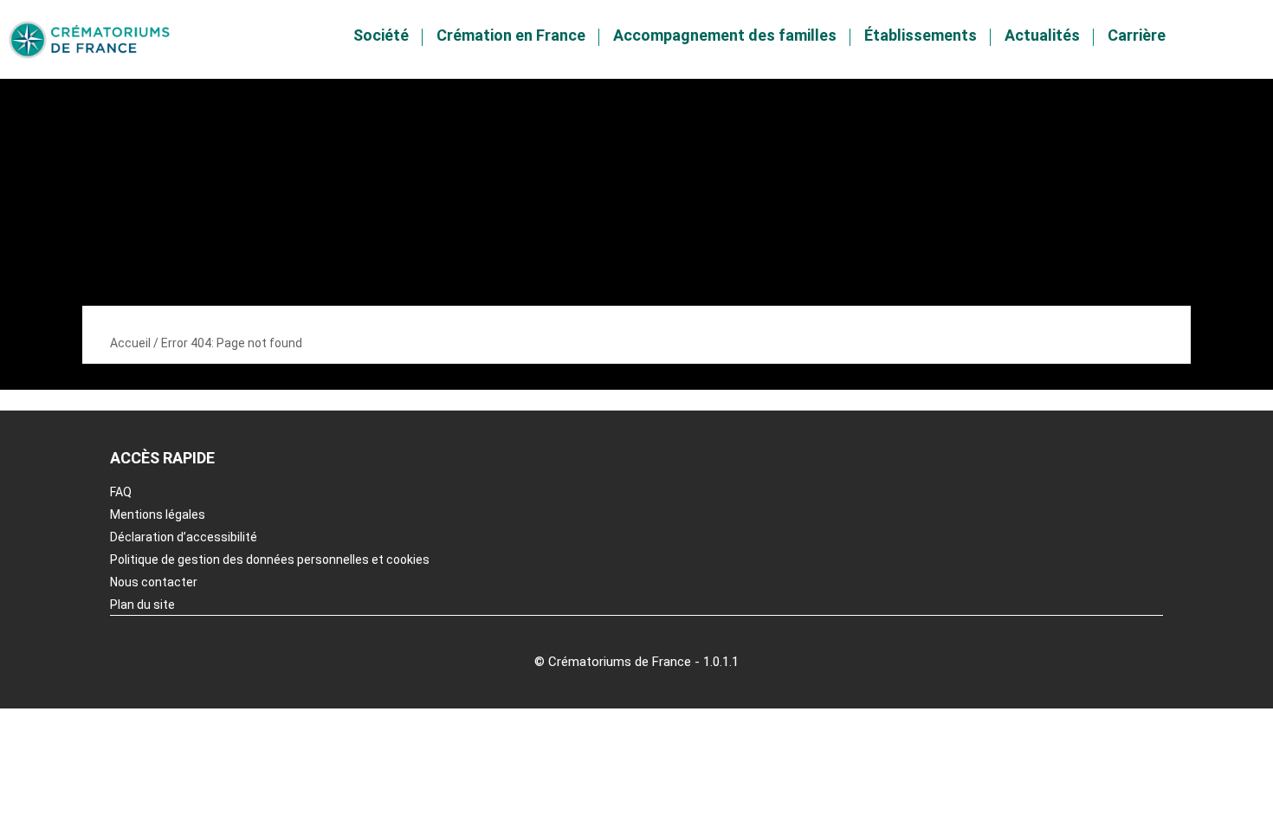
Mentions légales (157, 514)
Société (381, 35)
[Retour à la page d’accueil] (89, 40)
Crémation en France (510, 35)
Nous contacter (153, 582)
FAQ (121, 492)
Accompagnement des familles (725, 35)
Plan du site (142, 604)
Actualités (1042, 35)
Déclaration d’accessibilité (183, 537)
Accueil (130, 343)
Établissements (920, 35)
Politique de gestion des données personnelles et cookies (270, 559)
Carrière (1137, 35)
